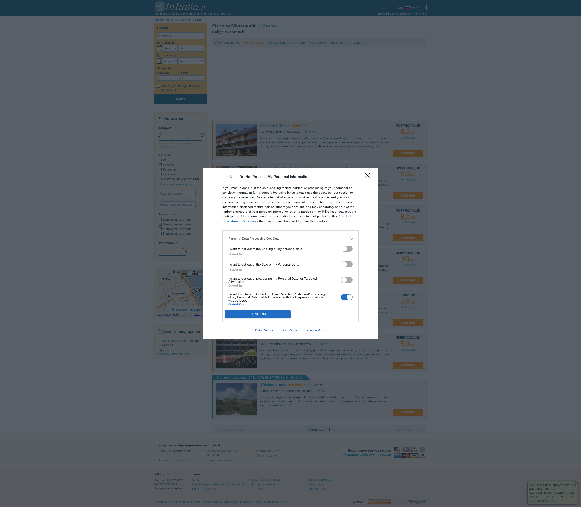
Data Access (290, 330)
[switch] (347, 249)
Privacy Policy (316, 330)
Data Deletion (265, 330)
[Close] (369, 177)
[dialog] (290, 253)
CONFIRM (257, 314)
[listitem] (290, 238)
